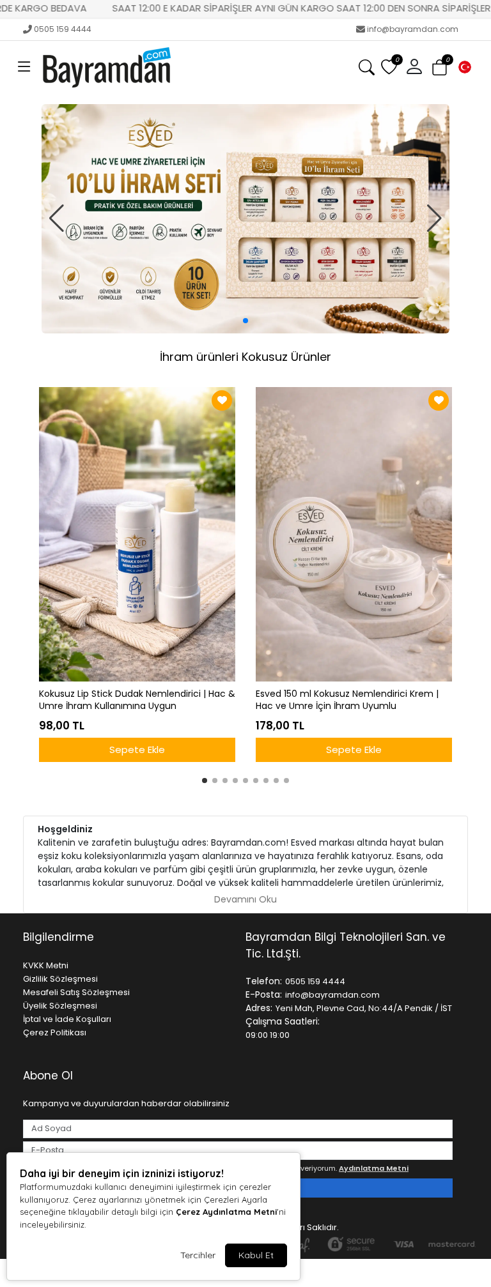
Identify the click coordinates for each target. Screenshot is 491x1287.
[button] (24, 67)
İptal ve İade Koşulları (67, 1019)
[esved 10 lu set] (245, 218)
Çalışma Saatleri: (283, 1021)
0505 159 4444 (62, 29)
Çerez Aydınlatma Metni (226, 1212)
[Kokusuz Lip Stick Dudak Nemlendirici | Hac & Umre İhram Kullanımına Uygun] (137, 534)
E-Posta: (264, 994)
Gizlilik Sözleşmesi (60, 979)
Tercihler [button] (197, 1255)
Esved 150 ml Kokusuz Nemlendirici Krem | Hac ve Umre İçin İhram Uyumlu (347, 700)
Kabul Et (256, 1255)
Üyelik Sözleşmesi (60, 1006)
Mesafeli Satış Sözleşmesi (76, 992)
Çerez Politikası (54, 1032)
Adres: (259, 1007)
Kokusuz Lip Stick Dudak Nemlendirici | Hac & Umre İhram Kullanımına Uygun (137, 700)
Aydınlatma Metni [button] (374, 1168)
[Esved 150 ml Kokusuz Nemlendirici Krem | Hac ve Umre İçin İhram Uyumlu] (354, 534)
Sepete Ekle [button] (137, 749)
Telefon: (264, 981)
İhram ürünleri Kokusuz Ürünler (245, 357)
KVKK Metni (45, 965)
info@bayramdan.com (412, 29)
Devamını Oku (245, 899)
